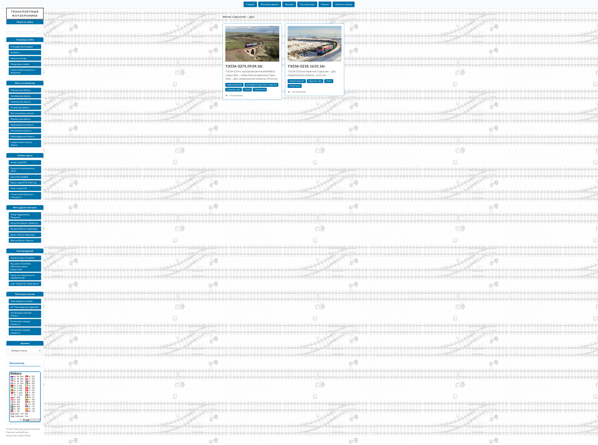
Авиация (289, 4)
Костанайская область (21, 130)
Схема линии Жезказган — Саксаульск (23, 195)
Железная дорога (270, 4)
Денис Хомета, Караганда (23, 234)
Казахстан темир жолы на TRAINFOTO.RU (23, 276)
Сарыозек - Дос (233, 89)
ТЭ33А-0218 (294, 86)
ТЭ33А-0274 (259, 89)
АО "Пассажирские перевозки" (25, 307)
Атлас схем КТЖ (18, 162)
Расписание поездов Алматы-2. (20, 331)
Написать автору (343, 4)
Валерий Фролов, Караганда (24, 229)
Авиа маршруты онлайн (22, 301)
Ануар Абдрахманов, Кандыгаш (20, 216)
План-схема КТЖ (19, 188)
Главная (250, 4)
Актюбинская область (21, 96)
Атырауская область (20, 107)
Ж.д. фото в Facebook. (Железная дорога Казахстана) (21, 266)
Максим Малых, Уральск (22, 240)
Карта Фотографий (19, 177)
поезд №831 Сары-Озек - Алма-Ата (261, 85)
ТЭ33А (247, 89)
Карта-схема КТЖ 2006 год (23, 182)
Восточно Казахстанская (22, 113)
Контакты (15, 52)
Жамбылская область (21, 119)
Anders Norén (24, 435)
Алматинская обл (234, 85)
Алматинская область (21, 101)
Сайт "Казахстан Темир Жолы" (25, 283)
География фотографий (22, 46)
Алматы (325, 4)
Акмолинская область (21, 90)
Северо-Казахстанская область (21, 143)
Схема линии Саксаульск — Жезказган (23, 71)
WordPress (23, 432)
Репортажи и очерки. (20, 64)
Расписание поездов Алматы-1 (20, 322)
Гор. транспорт (307, 4)
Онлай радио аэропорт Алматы (21, 314)
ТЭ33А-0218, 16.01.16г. (307, 66)
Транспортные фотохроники (25, 13)
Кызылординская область (23, 136)
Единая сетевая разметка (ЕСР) (23, 169)
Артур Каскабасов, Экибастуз (24, 223)
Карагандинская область (22, 124)
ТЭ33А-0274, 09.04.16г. (244, 66)
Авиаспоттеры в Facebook (23, 258)
